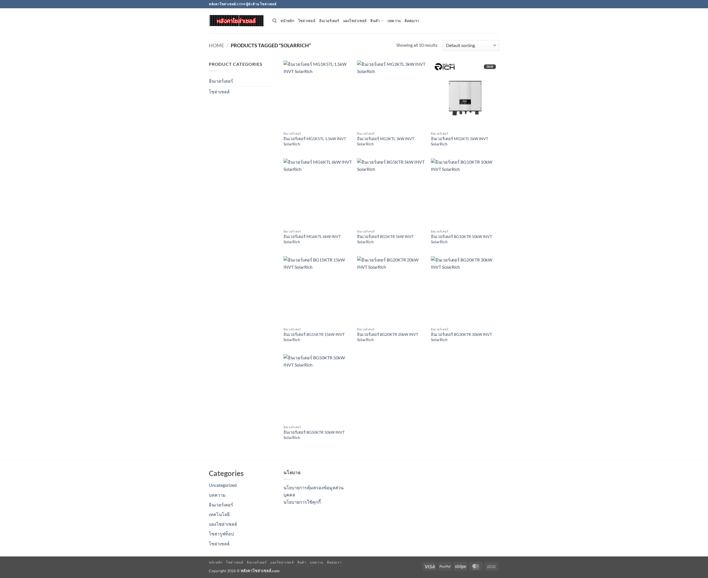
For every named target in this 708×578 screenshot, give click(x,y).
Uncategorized (223, 485)
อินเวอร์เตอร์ (329, 21)
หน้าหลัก (287, 21)
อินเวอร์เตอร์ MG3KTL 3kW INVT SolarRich (385, 141)
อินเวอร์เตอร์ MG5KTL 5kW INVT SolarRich (459, 141)
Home (216, 45)
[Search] (274, 20)
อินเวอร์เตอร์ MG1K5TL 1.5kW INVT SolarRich (314, 141)
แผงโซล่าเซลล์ (355, 21)
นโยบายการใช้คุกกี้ (302, 501)
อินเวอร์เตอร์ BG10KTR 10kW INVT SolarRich (461, 239)
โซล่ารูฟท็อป (221, 533)
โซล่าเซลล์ (306, 21)
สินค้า (375, 21)
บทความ (394, 21)
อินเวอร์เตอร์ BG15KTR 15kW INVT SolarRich (314, 337)
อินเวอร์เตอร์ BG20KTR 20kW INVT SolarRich (387, 337)
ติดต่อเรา (412, 21)
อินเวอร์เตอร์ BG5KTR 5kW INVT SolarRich (385, 239)
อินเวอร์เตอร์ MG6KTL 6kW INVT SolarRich (312, 239)
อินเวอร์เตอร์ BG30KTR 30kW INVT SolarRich (461, 337)
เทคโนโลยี (219, 514)
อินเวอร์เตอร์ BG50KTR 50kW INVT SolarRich (314, 435)
